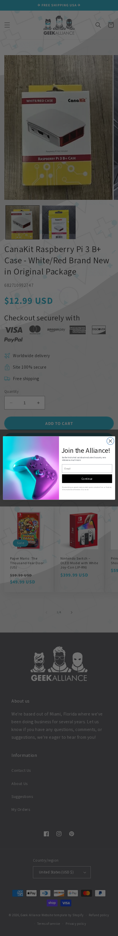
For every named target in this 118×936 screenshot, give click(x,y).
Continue (87, 478)
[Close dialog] (110, 440)
